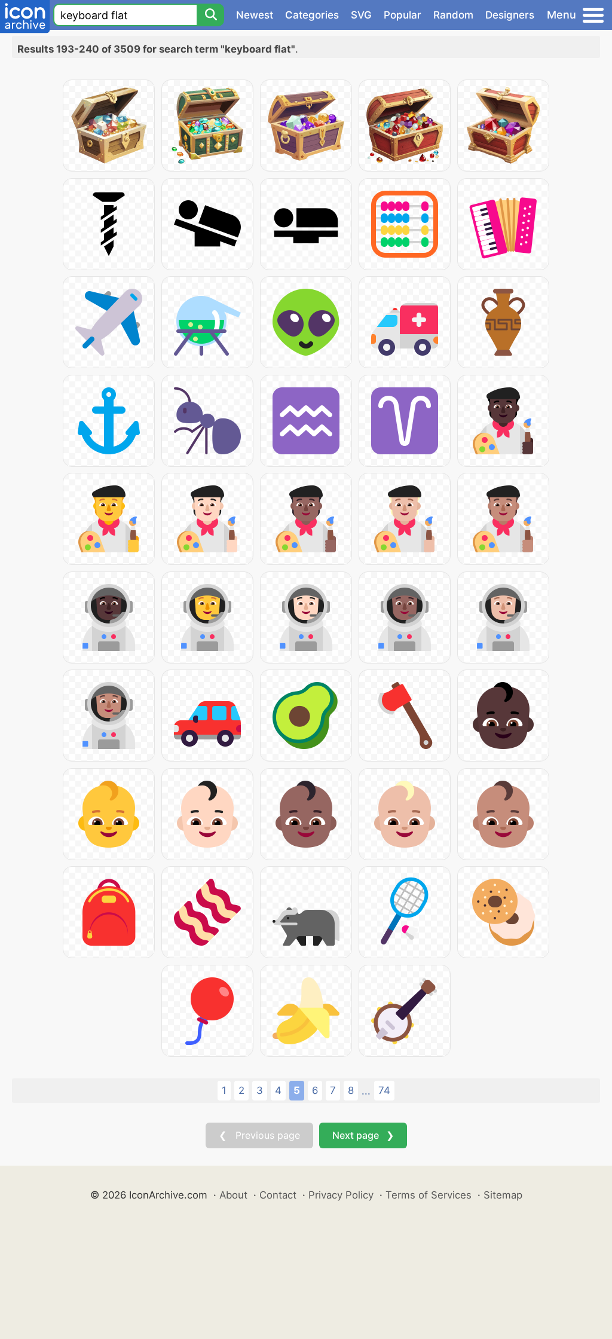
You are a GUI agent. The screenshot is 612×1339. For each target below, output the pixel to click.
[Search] (210, 15)
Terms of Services (428, 1195)
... (366, 1091)
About (233, 1195)
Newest (254, 15)
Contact (277, 1195)
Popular (402, 15)
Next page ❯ (363, 1135)
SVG (361, 15)
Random (453, 15)
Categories (312, 15)
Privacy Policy (341, 1195)
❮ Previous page (259, 1135)
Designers (509, 15)
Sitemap (503, 1195)
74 (384, 1090)
